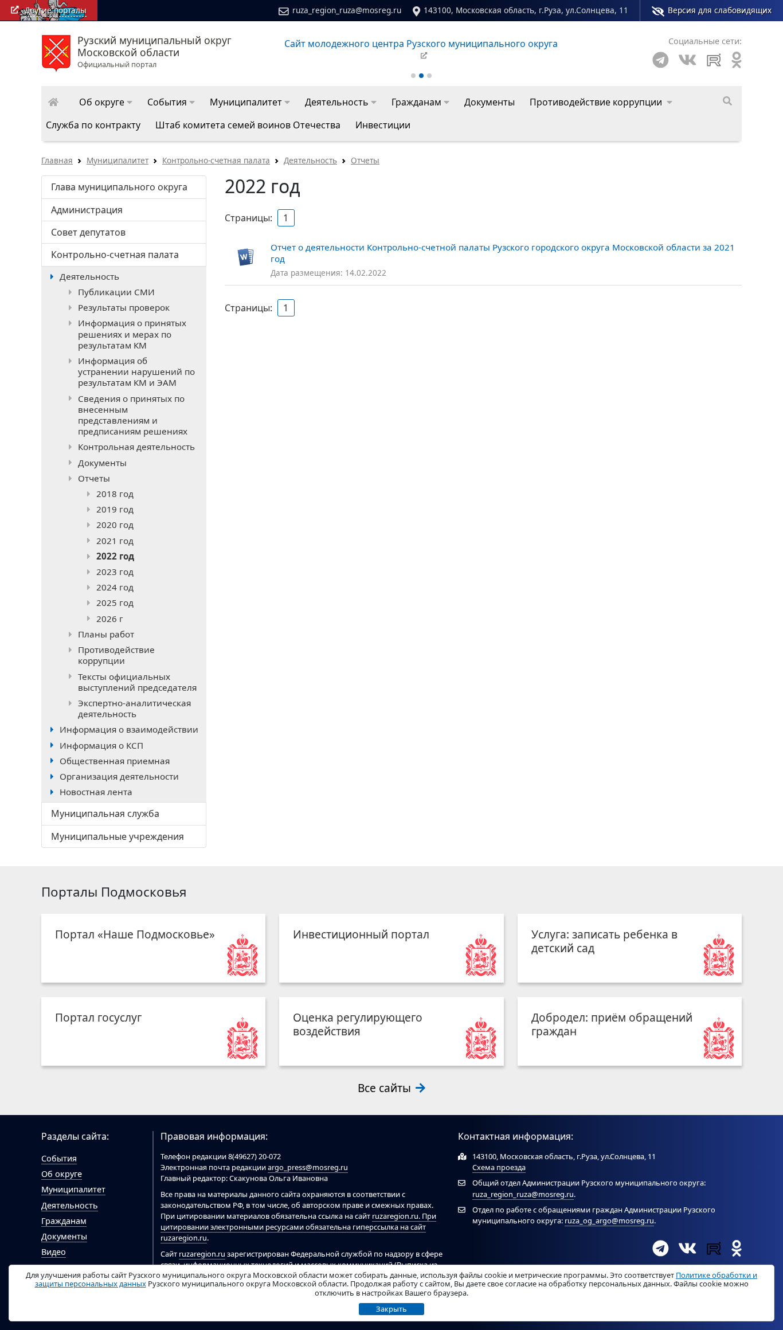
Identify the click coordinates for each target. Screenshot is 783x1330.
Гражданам (64, 1220)
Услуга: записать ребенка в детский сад (604, 941)
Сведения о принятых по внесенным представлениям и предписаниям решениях (132, 415)
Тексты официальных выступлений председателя (137, 682)
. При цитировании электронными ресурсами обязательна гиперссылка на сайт (298, 1221)
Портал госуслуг (98, 1017)
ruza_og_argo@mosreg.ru (609, 1220)
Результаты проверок (124, 307)
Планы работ (106, 634)
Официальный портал (154, 52)
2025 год (115, 602)
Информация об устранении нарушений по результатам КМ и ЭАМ (136, 371)
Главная (57, 160)
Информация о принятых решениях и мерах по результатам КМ (132, 333)
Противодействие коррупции (116, 655)
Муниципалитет (117, 160)
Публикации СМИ (116, 292)
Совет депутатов (88, 232)
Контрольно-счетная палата (216, 160)
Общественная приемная (115, 760)
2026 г (109, 618)
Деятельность (310, 160)
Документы (102, 462)
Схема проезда (499, 1167)
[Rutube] (714, 60)
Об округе (61, 1173)
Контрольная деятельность (136, 446)
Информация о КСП (101, 745)
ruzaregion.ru (395, 1216)
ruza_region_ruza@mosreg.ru (346, 10)
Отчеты (365, 160)
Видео (53, 1251)
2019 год (115, 509)
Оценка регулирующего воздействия (357, 1024)
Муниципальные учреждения (117, 836)
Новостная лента (96, 791)
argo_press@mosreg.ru (308, 1167)
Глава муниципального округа (119, 187)
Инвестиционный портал (361, 934)
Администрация (87, 210)
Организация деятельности (119, 776)
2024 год (115, 587)
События (59, 1158)
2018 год (115, 493)
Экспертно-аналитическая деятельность (134, 708)
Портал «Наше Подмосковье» (135, 934)
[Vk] (687, 60)
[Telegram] (660, 60)
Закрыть (391, 1309)
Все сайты (386, 1088)
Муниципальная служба (105, 813)
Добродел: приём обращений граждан (611, 1024)
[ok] (736, 60)
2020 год (115, 524)
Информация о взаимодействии (129, 729)
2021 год (115, 540)
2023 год (115, 571)
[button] (106, 102)
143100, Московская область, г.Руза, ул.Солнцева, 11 (526, 10)
